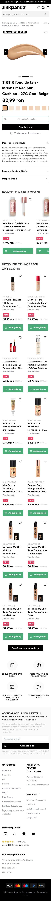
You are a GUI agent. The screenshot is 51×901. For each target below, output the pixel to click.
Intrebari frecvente (36, 800)
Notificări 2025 (9, 868)
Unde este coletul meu (38, 785)
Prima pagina (9, 23)
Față (16, 26)
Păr (3, 779)
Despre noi (32, 818)
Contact (31, 804)
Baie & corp (7, 797)
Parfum (6, 784)
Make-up (6, 26)
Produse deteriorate (12, 806)
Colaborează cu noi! (36, 809)
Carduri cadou (33, 813)
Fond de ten (27, 26)
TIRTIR (21, 23)
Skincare (6, 775)
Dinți (4, 793)
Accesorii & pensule (11, 788)
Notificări (7, 872)
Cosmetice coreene (37, 23)
